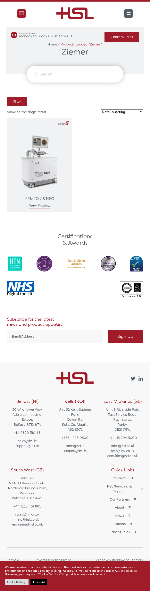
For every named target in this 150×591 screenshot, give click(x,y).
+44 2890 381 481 (27, 432)
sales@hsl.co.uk (123, 446)
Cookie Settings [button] (16, 582)
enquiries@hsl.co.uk (122, 456)
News (119, 516)
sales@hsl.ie (27, 441)
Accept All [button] (39, 582)
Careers (119, 524)
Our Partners (120, 499)
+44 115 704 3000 (122, 438)
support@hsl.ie (27, 446)
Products (120, 478)
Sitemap (136, 560)
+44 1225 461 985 (27, 506)
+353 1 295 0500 (75, 438)
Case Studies (119, 532)
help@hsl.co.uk (122, 451)
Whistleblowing (117, 560)
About (119, 507)
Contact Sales (122, 37)
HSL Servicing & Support (119, 488)
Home (52, 44)
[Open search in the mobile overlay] (75, 74)
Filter (17, 101)
